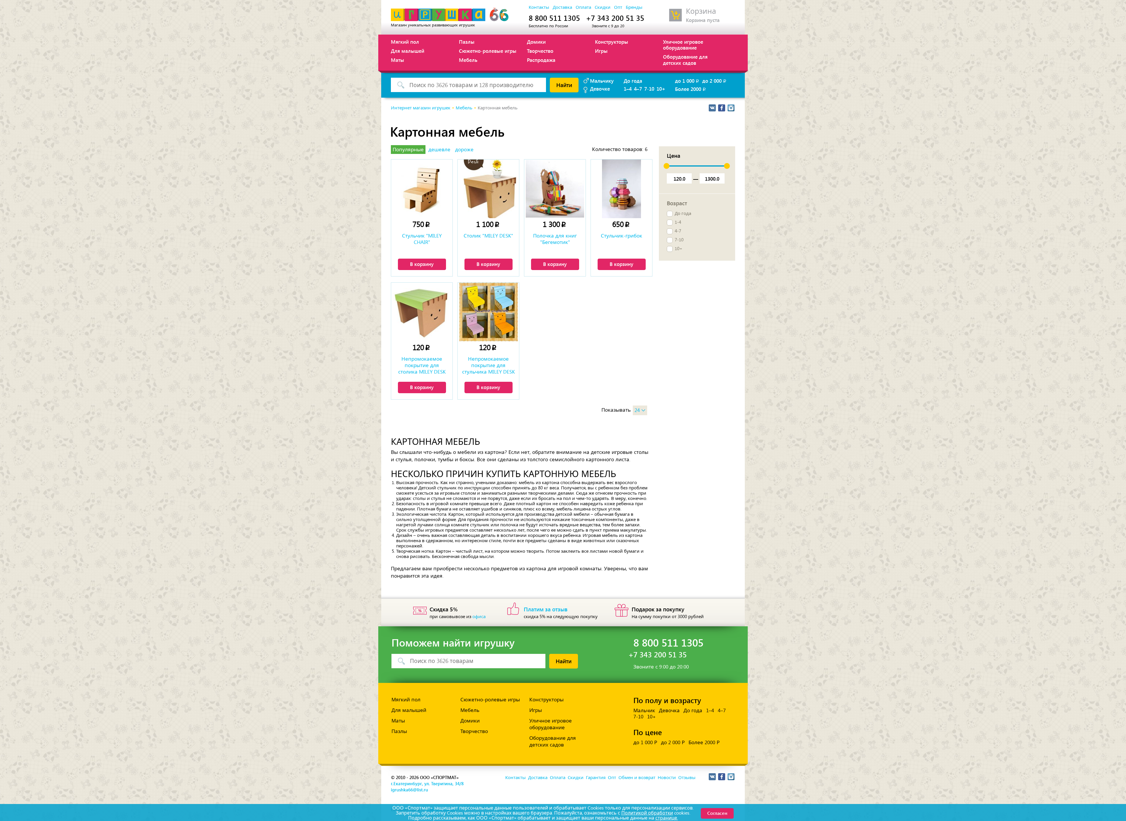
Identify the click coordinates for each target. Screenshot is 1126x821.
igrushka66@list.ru (409, 790)
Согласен (717, 813)
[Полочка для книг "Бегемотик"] (555, 189)
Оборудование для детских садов (685, 59)
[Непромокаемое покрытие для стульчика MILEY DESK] (488, 312)
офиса (479, 616)
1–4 (628, 88)
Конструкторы (611, 41)
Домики (536, 41)
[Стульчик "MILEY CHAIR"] (421, 189)
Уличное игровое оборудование (683, 44)
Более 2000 (691, 89)
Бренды (634, 7)
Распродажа (541, 60)
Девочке (600, 88)
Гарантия (596, 777)
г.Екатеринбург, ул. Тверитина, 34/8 (427, 783)
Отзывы (687, 777)
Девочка (669, 710)
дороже (464, 149)
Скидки (603, 7)
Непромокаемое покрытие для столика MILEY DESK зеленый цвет (422, 366)
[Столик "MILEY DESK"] (488, 189)
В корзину (422, 264)
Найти (564, 85)
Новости (667, 777)
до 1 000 (687, 80)
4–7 (638, 88)
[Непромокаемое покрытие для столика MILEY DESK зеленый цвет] (421, 312)
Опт (618, 7)
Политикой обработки (647, 813)
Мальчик (644, 710)
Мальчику (602, 80)
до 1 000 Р (645, 742)
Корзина (701, 11)
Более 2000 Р (704, 742)
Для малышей (407, 51)
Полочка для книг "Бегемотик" (555, 239)
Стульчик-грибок (621, 236)
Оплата (583, 7)
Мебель (468, 60)
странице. (666, 818)
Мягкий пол (405, 41)
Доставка (562, 7)
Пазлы (466, 41)
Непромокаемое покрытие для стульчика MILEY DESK (488, 365)
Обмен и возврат (636, 777)
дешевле (439, 149)
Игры (601, 51)
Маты (397, 60)
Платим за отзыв (546, 609)
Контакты (539, 7)
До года (633, 80)
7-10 (649, 88)
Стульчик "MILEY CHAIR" (422, 239)
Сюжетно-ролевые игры (487, 51)
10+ (661, 88)
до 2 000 (714, 80)
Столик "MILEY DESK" (488, 236)
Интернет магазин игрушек (420, 108)
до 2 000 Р (673, 742)
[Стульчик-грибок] (621, 189)
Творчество (540, 51)
